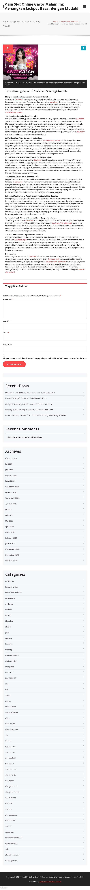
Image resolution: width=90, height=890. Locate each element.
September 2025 (12, 498)
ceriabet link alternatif (44, 83)
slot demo (9, 763)
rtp (6, 689)
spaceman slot (11, 843)
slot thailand (10, 820)
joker (7, 632)
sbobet (8, 695)
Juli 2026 (8, 464)
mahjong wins (11, 661)
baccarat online (11, 587)
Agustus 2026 (11, 458)
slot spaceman (11, 815)
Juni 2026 (9, 469)
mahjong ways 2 (12, 655)
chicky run (9, 604)
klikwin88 (9, 644)
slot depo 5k (10, 775)
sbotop (8, 701)
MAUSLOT (9, 672)
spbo (7, 849)
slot (6, 735)
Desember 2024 (12, 549)
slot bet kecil (10, 758)
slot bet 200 (10, 752)
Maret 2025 (10, 532)
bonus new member (69, 21)
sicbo (7, 718)
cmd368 (8, 609)
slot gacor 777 (11, 786)
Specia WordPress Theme (50, 881)
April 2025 (9, 526)
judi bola (8, 638)
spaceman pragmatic (13, 837)
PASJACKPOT (10, 678)
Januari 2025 (10, 543)
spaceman (9, 832)
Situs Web (7, 344)
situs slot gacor (11, 729)
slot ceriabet (68, 83)
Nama (6, 321)
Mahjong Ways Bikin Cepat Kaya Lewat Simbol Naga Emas (29, 410)
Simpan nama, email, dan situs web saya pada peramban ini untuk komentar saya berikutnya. (45, 358)
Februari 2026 (11, 475)
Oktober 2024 (11, 561)
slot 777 (8, 741)
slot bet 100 (10, 746)
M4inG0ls (9, 83)
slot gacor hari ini (12, 792)
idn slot (8, 627)
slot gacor (77, 83)
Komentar (8, 299)
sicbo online (10, 723)
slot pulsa (9, 803)
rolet (7, 684)
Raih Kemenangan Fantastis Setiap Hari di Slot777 (26, 398)
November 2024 (12, 555)
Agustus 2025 (11, 504)
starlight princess (12, 855)
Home (55, 21)
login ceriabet (58, 83)
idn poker (9, 621)
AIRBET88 (9, 581)
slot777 (8, 826)
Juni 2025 (9, 515)
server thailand (11, 712)
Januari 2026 (10, 481)
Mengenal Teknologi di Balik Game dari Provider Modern (28, 404)
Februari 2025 (11, 538)
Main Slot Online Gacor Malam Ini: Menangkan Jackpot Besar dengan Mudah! (41, 6)
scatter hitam (10, 706)
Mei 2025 (9, 521)
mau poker (9, 666)
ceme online (10, 598)
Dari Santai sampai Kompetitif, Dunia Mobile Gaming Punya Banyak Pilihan (35, 415)
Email (6, 333)
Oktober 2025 (11, 492)
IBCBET (8, 615)
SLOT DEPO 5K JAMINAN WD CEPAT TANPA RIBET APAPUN (30, 392)
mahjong (8, 649)
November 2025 (12, 486)
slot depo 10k (11, 769)
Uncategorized (11, 860)
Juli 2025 (8, 509)
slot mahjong (10, 798)
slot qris (8, 809)
